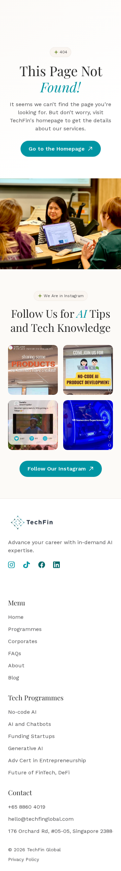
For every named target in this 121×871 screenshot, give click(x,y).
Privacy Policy (23, 859)
